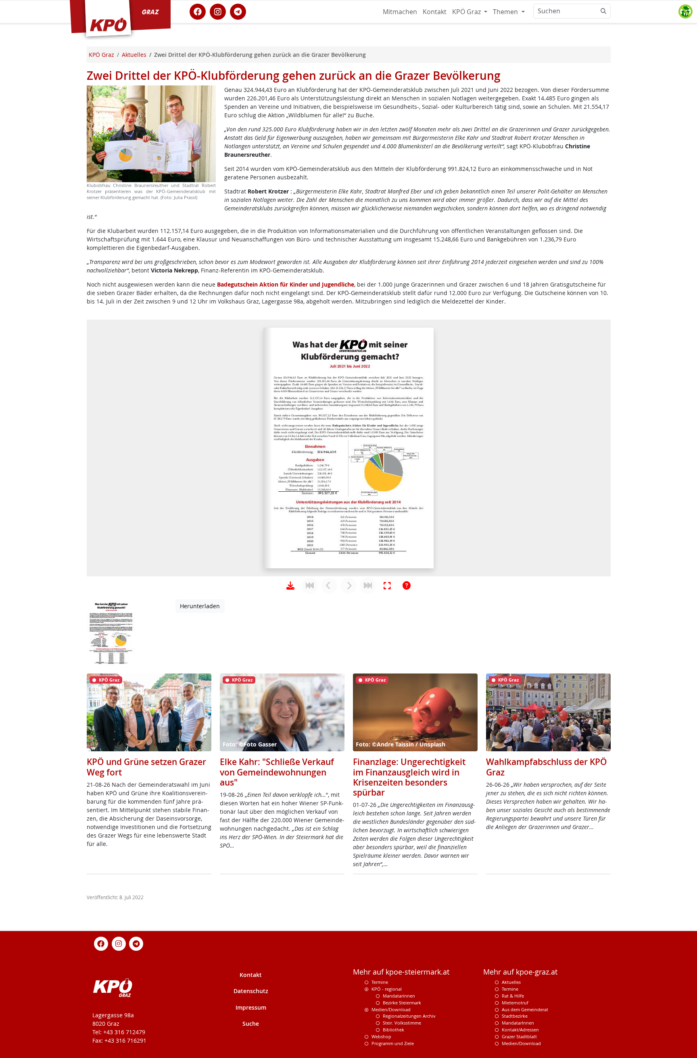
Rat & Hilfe (513, 996)
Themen (506, 11)
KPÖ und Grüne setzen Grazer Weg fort (146, 766)
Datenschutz (251, 991)
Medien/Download (391, 1009)
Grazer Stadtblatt (519, 1036)
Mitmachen (400, 11)
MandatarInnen (518, 1023)
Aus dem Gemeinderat (525, 1009)
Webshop (381, 1036)
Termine (379, 982)
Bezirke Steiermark (402, 1003)
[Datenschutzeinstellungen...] (685, 11)
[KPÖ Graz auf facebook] (198, 10)
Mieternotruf (515, 1003)
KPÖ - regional (386, 989)
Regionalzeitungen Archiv (409, 1016)
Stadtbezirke (515, 1016)
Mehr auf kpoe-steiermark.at (401, 972)
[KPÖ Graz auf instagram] (218, 10)
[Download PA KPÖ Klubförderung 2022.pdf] (290, 586)
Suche (250, 1023)
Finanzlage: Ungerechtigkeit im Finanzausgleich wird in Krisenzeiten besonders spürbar (409, 777)
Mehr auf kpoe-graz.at (520, 972)
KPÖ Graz (467, 11)
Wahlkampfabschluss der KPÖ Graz (546, 766)
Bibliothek (393, 1030)
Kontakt (435, 11)
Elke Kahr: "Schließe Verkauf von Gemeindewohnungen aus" (277, 772)
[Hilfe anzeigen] (407, 586)
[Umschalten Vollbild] (387, 586)
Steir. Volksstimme (402, 1023)
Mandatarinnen (399, 996)
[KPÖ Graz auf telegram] (238, 10)
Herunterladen (200, 606)
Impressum (251, 1007)
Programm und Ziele (392, 1043)
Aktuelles (511, 982)
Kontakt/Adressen (520, 1030)
